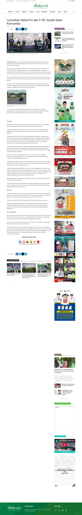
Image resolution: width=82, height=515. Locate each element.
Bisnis (8, 272)
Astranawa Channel (26, 0)
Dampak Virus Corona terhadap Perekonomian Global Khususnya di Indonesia (64, 371)
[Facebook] (68, 1)
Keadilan (24, 11)
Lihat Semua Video (65, 451)
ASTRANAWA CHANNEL (60, 436)
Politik (17, 11)
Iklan (17, 0)
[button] (73, 12)
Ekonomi (31, 11)
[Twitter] (72, 1)
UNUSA (38, 11)
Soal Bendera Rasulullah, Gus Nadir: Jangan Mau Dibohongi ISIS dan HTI (68, 39)
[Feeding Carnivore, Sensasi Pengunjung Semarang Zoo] (57, 33)
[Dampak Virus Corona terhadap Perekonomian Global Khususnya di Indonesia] (64, 362)
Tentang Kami (33, 0)
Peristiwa (10, 11)
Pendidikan (44, 11)
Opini (56, 367)
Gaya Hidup (52, 11)
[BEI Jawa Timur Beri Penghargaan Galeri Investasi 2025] (14, 268)
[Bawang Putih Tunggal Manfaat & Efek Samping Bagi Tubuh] (57, 386)
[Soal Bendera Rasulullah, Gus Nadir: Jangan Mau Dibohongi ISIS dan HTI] (57, 40)
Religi (59, 11)
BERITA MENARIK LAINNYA (13, 260)
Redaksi (20, 0)
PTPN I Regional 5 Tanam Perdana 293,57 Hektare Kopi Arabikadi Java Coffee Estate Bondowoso (44, 275)
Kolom (65, 11)
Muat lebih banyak (64, 52)
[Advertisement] (29, 58)
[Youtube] (74, 1)
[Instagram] (70, 1)
